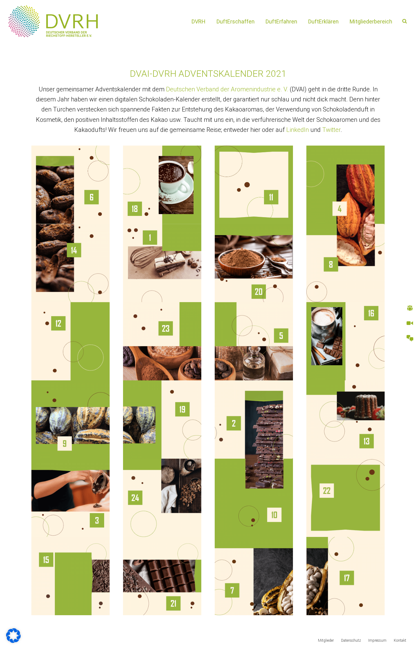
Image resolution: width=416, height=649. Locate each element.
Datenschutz (351, 640)
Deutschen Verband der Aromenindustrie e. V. (227, 89)
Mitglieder (326, 640)
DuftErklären (323, 21)
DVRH (199, 21)
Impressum (377, 640)
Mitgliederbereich (371, 21)
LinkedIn (297, 129)
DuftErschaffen (236, 21)
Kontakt (400, 640)
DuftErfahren (281, 21)
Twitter (331, 129)
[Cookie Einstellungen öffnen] (13, 640)
